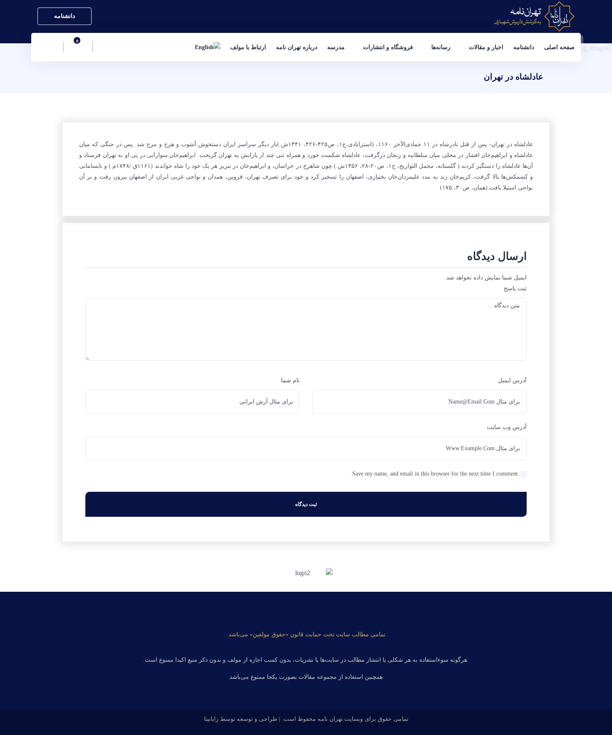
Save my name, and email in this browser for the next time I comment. (434, 474)
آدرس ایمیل (512, 380)
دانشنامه (64, 16)
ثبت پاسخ (515, 288)
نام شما (290, 380)
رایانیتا (211, 719)
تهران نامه (330, 719)
